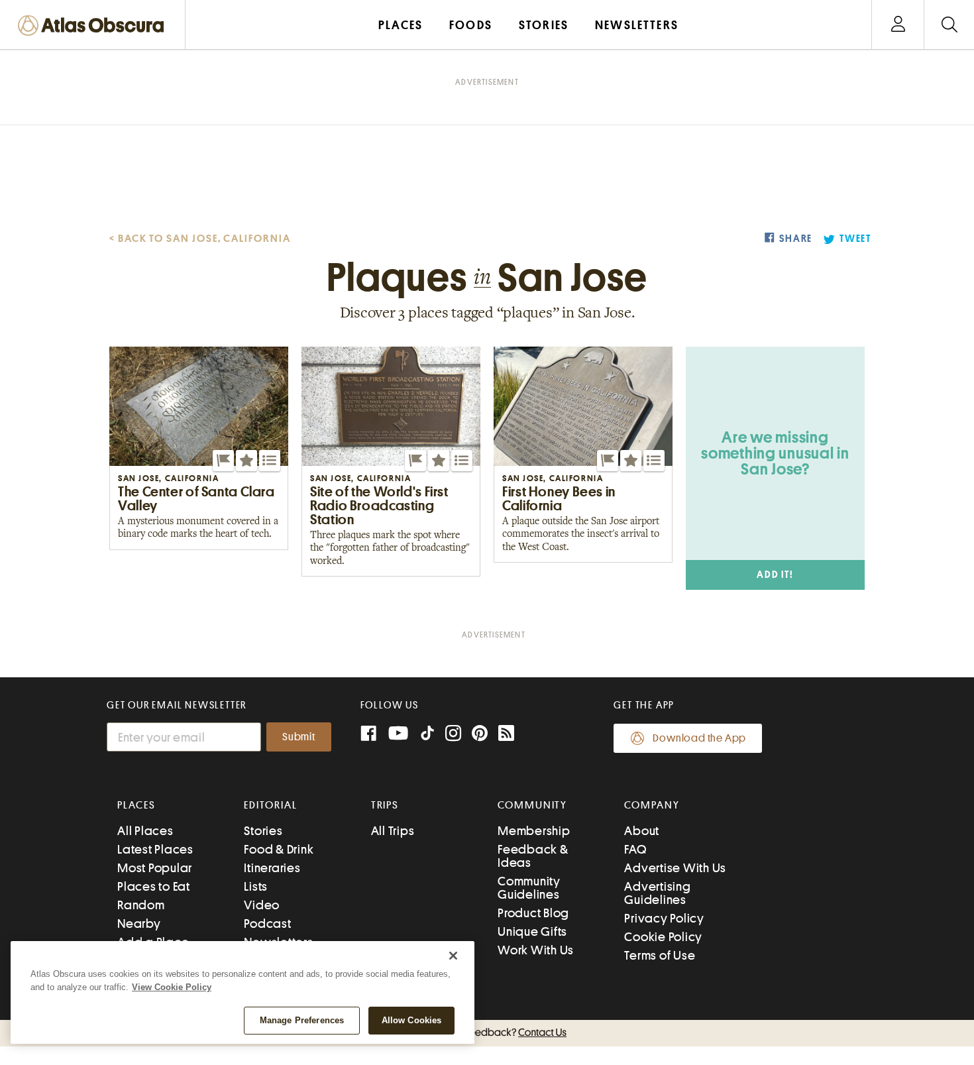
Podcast (267, 923)
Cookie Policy (663, 936)
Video (262, 905)
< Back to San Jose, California (200, 238)
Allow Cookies (412, 1020)
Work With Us (536, 950)
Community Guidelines (529, 888)
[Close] (453, 955)
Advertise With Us (675, 868)
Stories (263, 830)
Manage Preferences (302, 1020)
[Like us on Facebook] (368, 734)
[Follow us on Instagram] (453, 734)
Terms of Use (659, 955)
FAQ (635, 849)
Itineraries (272, 868)
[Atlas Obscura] (94, 26)
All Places (145, 830)
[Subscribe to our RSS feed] (506, 734)
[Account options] (898, 25)
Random (141, 905)
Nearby (139, 923)
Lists (256, 886)
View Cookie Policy (171, 987)
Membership (534, 830)
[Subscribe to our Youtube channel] (398, 734)
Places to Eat (153, 886)
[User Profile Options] (898, 25)
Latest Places (155, 849)
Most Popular (154, 868)
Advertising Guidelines (657, 893)
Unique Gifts (532, 931)
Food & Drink (278, 849)
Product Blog (533, 913)
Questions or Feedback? (487, 1032)
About (641, 830)
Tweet (855, 239)
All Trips (393, 830)
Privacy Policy (664, 918)
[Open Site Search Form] (949, 25)
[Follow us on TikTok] (427, 736)
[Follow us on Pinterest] (480, 734)
